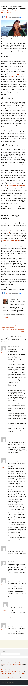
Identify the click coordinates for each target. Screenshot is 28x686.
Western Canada (18, 10)
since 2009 (13, 76)
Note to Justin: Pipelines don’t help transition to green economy (14, 330)
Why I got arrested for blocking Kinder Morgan (10, 671)
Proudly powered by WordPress (7, 682)
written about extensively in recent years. (16, 185)
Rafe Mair (9, 12)
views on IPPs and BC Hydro (19, 74)
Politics (13, 10)
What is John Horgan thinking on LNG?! (9, 677)
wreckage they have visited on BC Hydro (10, 240)
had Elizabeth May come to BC (8, 232)
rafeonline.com (15, 316)
